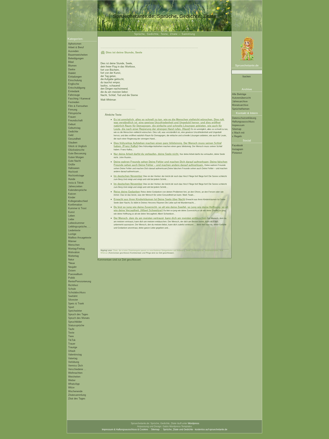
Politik (71, 277)
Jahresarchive (240, 101)
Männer (72, 241)
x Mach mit (238, 132)
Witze (71, 387)
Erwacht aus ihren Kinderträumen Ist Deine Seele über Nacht (149, 199)
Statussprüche (76, 325)
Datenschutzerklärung (244, 118)
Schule (72, 288)
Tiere (71, 336)
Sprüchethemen (240, 108)
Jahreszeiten (75, 186)
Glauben (72, 142)
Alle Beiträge (239, 94)
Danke (71, 69)
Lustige (72, 234)
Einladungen (75, 76)
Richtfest (73, 285)
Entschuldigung (76, 87)
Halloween (73, 168)
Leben (71, 215)
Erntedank (73, 91)
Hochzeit (73, 171)
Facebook (237, 145)
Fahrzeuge (74, 95)
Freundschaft (75, 120)
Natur (71, 259)
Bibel (71, 62)
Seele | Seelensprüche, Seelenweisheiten (202, 250)
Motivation (74, 252)
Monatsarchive (240, 105)
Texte (71, 332)
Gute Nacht (74, 160)
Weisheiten (74, 376)
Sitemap (236, 129)
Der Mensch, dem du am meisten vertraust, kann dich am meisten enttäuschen (160, 218)
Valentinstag (75, 354)
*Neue (71, 263)
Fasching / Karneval (79, 98)
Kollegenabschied (78, 201)
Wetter (71, 380)
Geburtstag (74, 127)
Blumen (72, 65)
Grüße (71, 164)
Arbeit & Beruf (76, 47)
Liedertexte (74, 230)
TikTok (72, 340)
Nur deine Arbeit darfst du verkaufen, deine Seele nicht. (146, 154)
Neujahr (72, 266)
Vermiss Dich (75, 365)
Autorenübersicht (241, 97)
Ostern (72, 270)
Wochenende (75, 391)
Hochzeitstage (76, 175)
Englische (73, 83)
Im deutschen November (128, 176)
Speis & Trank (76, 303)
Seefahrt (72, 296)
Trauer (71, 343)
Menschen (74, 244)
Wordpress (193, 423)
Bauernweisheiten (78, 54)
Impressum (238, 125)
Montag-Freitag (76, 248)
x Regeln (237, 136)
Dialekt (72, 73)
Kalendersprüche (77, 190)
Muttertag (73, 255)
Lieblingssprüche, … (79, 226)
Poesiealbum (75, 274)
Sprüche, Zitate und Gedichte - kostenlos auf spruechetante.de (195, 429)
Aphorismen (74, 43)
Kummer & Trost (77, 208)
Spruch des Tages (78, 314)
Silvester (73, 299)
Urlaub (71, 350)
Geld (70, 135)
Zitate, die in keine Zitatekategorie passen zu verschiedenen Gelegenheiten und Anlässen (148, 250)
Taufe (71, 329)
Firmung (72, 109)
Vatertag (72, 358)
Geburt (72, 124)
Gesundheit (74, 138)
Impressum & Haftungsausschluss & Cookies (125, 429)
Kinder (71, 197)
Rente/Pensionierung (79, 281)
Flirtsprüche (74, 113)
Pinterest (237, 152)
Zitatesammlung (77, 394)
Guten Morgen (76, 157)
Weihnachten (75, 372)
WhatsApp (74, 383)
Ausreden (73, 51)
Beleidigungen (76, 58)
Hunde (71, 179)
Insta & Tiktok (76, 182)
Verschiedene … (77, 369)
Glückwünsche (76, 149)
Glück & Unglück (77, 146)
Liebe (71, 219)
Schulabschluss (77, 292)
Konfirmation (75, 204)
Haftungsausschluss (243, 121)
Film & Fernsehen (78, 106)
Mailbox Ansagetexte (79, 237)
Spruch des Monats (79, 318)
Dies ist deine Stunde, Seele (124, 52)
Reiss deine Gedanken (127, 191)
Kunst (71, 212)
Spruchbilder (75, 321)
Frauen (72, 116)
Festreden (73, 102)
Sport (71, 307)
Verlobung (73, 362)
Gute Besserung (77, 153)
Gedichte (73, 131)
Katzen (72, 193)
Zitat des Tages (76, 398)
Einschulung (75, 80)
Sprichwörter (75, 310)
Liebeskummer (76, 222)
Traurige (72, 347)
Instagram (237, 149)
